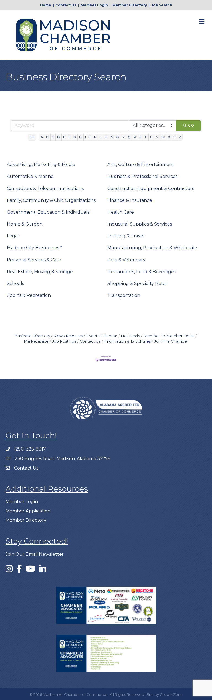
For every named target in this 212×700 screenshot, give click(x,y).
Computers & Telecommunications (45, 188)
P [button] (124, 137)
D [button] (58, 137)
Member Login (94, 5)
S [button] (140, 137)
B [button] (47, 137)
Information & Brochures (127, 341)
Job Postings (64, 341)
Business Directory (32, 335)
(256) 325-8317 (30, 449)
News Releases (68, 335)
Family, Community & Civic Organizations (51, 200)
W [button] (163, 137)
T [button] (146, 137)
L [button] (100, 137)
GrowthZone (171, 694)
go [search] (191, 125)
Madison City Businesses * (34, 247)
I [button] (85, 137)
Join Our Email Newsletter (35, 554)
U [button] (151, 137)
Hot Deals (130, 335)
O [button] (117, 137)
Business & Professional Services (142, 176)
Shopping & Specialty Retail (137, 283)
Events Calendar (101, 335)
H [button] (80, 137)
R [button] (135, 137)
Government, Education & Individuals (48, 212)
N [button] (112, 137)
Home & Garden (25, 224)
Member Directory (129, 5)
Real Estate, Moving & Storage (40, 271)
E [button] (64, 137)
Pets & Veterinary (126, 259)
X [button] (169, 137)
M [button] (106, 137)
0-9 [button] (32, 137)
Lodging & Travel (126, 235)
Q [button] (129, 137)
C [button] (53, 137)
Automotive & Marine (30, 176)
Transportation (123, 295)
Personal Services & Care (34, 259)
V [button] (157, 137)
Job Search (161, 5)
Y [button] (174, 137)
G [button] (75, 137)
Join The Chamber (171, 341)
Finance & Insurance (129, 200)
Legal (13, 235)
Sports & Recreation (29, 295)
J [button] (90, 137)
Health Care (120, 212)
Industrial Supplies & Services (139, 224)
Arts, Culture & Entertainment (140, 164)
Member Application (28, 511)
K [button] (95, 137)
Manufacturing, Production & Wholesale (152, 247)
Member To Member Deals (169, 335)
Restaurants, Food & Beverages (141, 271)
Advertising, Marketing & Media (41, 164)
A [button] (42, 137)
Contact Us (65, 5)
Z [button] (180, 137)
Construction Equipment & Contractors (150, 188)
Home (45, 5)
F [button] (69, 137)
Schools (15, 283)
